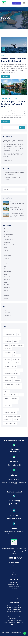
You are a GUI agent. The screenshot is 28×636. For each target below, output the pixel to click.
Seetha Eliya (7, 380)
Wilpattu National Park (9, 423)
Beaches (6, 231)
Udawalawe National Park (10, 409)
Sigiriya (18, 384)
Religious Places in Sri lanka (11, 373)
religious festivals (17, 370)
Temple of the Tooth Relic (10, 394)
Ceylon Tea (7, 236)
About (14, 567)
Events (5, 247)
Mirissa (13, 345)
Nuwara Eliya (7, 348)
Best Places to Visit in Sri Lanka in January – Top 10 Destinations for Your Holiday (17, 209)
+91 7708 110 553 (14, 504)
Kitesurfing (6, 258)
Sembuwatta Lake (8, 384)
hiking (11, 338)
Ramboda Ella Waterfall (10, 366)
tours (21, 394)
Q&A (5, 266)
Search (22, 127)
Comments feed (8, 315)
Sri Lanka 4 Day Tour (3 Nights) (14, 607)
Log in (5, 310)
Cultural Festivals (8, 239)
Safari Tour (13, 377)
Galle (5, 338)
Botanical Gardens (8, 234)
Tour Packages (14, 569)
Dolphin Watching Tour (9, 244)
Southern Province (8, 387)
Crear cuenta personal (11, 172)
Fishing (6, 250)
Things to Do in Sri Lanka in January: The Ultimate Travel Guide (17, 203)
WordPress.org (7, 318)
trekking (6, 398)
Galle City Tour (14, 588)
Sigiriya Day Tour (14, 582)
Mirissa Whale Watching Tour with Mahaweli (13, 60)
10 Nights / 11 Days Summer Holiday (14, 620)
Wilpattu (16, 419)
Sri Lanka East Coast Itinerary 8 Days (14, 613)
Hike (5, 252)
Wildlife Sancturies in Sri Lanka (12, 416)
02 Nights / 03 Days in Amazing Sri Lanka (14, 605)
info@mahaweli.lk (14, 465)
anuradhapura (7, 331)
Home (14, 565)
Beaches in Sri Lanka (9, 334)
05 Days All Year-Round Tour (14, 609)
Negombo (20, 345)
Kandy (18, 338)
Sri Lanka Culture (8, 276)
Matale (15, 341)
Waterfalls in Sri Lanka (9, 412)
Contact (14, 574)
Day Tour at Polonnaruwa (14, 590)
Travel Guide (7, 287)
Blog (14, 572)
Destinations (7, 242)
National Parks (7, 260)
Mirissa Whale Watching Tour (14, 584)
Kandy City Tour (14, 594)
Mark (7, 177)
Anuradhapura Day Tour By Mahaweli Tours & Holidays (13, 104)
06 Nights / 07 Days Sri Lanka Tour (14, 611)
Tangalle (6, 391)
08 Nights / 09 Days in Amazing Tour (14, 616)
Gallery (14, 571)
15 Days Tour (14, 624)
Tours (5, 282)
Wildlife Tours (7, 419)
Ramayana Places (8, 268)
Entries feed (7, 312)
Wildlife (6, 298)
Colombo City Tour (14, 592)
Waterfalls (6, 295)
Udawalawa (14, 398)
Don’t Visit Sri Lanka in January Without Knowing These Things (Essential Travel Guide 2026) (13, 155)
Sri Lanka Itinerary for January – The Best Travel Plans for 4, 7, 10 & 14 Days (17, 215)
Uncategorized (7, 292)
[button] (24, 3)
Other (5, 263)
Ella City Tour (14, 596)
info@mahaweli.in (14, 519)
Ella (19, 334)
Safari (5, 274)
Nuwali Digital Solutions (16, 633)
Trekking (6, 290)
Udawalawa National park (10, 402)
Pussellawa (17, 355)
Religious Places (8, 271)
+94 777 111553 (14, 451)
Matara (6, 345)
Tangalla (19, 387)
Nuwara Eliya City (14, 598)
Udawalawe (7, 405)
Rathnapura (7, 370)
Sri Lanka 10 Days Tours (14, 618)
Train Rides (7, 284)
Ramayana (7, 359)
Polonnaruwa (7, 355)
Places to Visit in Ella (9, 352)
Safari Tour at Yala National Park (14, 586)
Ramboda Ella (16, 363)
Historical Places (8, 255)
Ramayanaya (16, 359)
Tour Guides (7, 279)
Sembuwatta (17, 380)
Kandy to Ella (7, 341)
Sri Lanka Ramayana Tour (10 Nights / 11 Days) (14, 622)
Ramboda (6, 363)
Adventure (6, 228)
